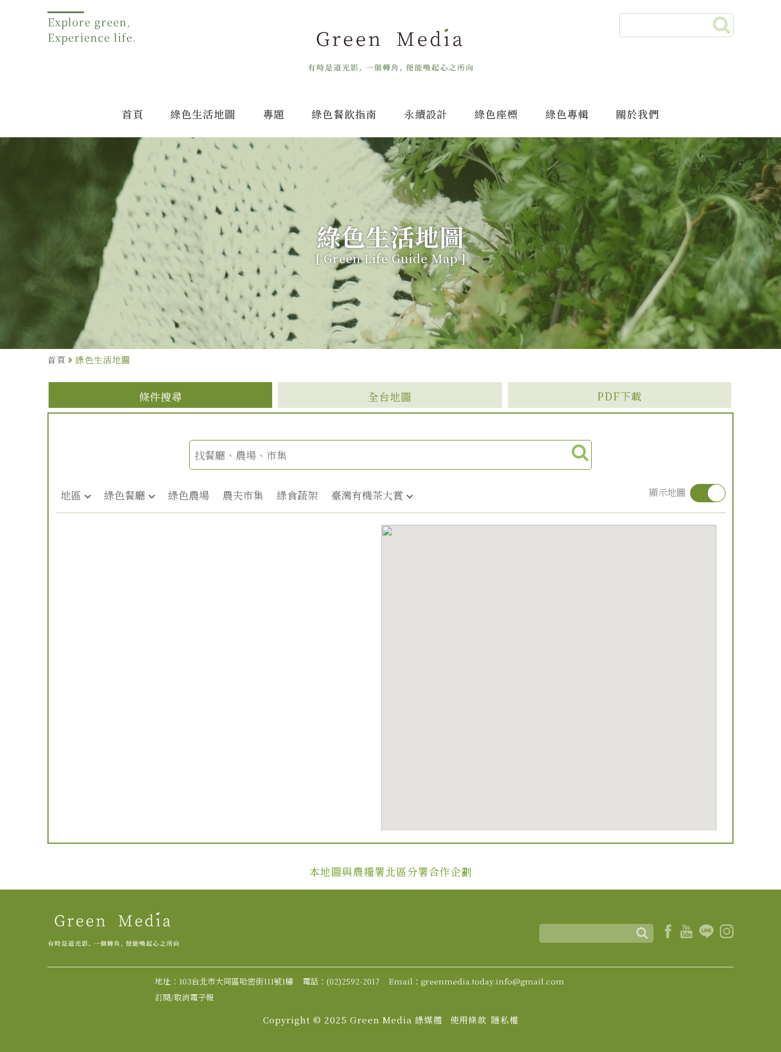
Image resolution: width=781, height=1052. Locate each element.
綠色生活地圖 (203, 113)
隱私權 (505, 1020)
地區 (71, 494)
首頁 (133, 113)
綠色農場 (188, 494)
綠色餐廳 (124, 494)
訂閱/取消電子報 (184, 997)
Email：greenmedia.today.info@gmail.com (476, 981)
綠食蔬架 (297, 494)
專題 (274, 113)
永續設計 (426, 113)
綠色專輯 (567, 113)
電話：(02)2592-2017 (341, 981)
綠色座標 (496, 113)
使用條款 (468, 1020)
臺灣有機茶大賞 (367, 494)
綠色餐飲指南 (344, 113)
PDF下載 (619, 395)
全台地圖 (390, 396)
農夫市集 (243, 494)
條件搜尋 (160, 396)
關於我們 (637, 113)
